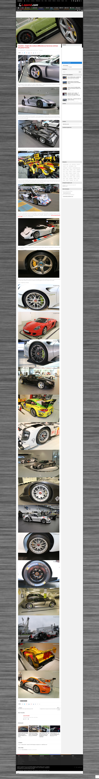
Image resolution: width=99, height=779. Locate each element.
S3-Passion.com (38, 0)
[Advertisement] (63, 4)
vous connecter (24, 749)
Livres (66, 0)
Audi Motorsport (21, 760)
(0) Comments (77, 79)
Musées (46, 0)
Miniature (71, 173)
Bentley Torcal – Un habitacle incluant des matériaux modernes (74, 99)
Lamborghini (34, 7)
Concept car (78, 169)
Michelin (67, 173)
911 (70, 164)
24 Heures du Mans (65, 164)
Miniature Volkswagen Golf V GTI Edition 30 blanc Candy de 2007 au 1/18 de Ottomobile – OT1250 (23, 10)
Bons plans (58, 0)
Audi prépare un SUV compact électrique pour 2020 (25, 708)
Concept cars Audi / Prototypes (21, 762)
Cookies (18, 773)
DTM (63, 171)
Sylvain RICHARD (26, 715)
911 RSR (64, 166)
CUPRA (57, 7)
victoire (67, 180)
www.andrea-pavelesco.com (68, 196)
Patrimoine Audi (20, 763)
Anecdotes (49, 0)
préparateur (64, 176)
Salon (64, 178)
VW (52, 7)
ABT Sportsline (71, 166)
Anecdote (22, 700)
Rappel (74, 176)
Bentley (47, 7)
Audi (22, 7)
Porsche (28, 7)
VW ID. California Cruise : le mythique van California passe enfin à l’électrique (74, 77)
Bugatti (41, 7)
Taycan (67, 178)
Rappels (63, 0)
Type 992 (75, 178)
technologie (70, 178)
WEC (77, 180)
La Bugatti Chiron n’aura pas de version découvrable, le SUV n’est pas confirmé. (50, 708)
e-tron (66, 171)
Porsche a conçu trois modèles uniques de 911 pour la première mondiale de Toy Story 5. (23, 735)
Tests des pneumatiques (76, 758)
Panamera (74, 173)
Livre (63, 173)
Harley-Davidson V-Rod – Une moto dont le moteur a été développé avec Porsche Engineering (50, 10)
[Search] (80, 72)
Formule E (70, 171)
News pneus (74, 757)
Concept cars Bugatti (54, 758)
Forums (72, 7)
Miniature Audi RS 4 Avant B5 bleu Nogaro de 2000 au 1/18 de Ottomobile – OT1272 (74, 82)
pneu (78, 173)
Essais (67, 7)
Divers (42, 0)
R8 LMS (71, 176)
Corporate (20, 757)
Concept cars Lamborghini (44, 758)
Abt (67, 166)
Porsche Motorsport (32, 758)
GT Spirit (74, 171)
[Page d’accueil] (18, 8)
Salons (78, 7)
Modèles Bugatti (53, 757)
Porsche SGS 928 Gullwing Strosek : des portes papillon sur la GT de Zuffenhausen (33, 734)
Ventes (64, 180)
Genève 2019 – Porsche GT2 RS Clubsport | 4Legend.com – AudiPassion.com (34, 744)
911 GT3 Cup (73, 164)
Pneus (62, 7)
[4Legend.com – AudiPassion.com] (28, 4)
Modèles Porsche (32, 50)
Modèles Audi (20, 758)
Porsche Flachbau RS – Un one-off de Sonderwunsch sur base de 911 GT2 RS (54, 734)
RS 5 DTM (78, 176)
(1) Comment (40, 50)
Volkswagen (71, 180)
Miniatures (54, 0)
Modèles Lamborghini (43, 757)
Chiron (74, 169)
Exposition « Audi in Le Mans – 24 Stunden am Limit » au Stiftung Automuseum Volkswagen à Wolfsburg (74, 94)
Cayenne (71, 169)
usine (78, 178)
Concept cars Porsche (33, 760)
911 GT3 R (78, 164)
